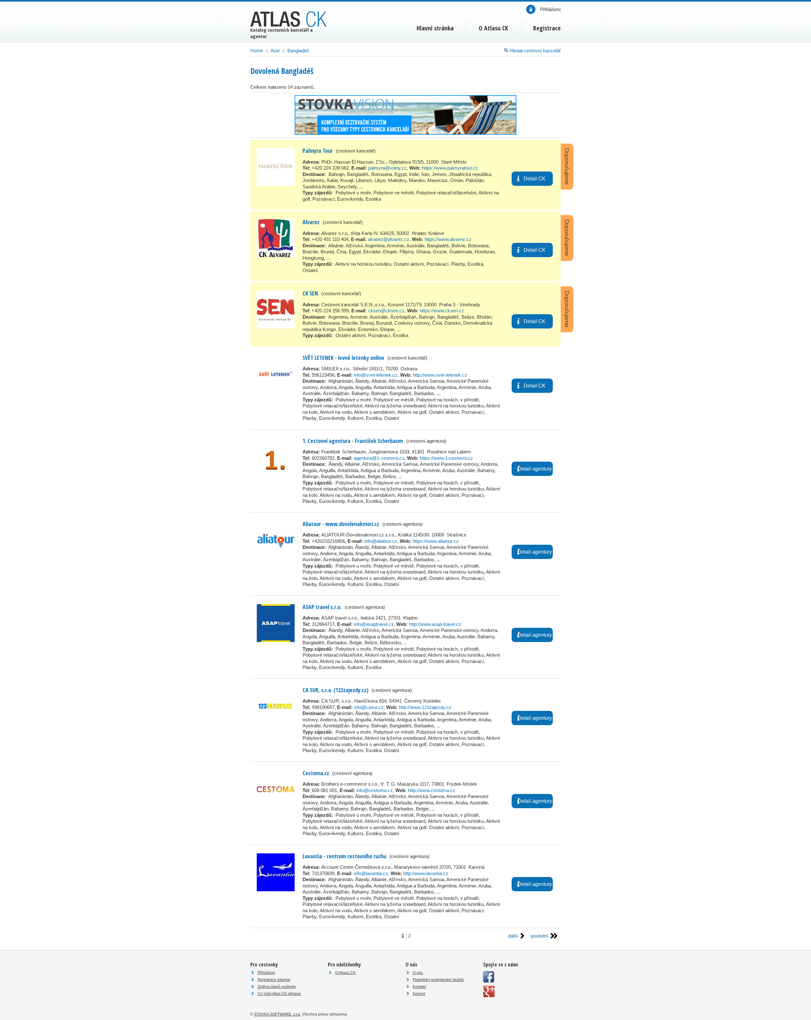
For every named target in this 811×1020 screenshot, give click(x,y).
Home (256, 50)
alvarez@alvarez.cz (388, 239)
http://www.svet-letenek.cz (440, 375)
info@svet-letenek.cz (376, 375)
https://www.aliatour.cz (435, 541)
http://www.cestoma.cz (431, 790)
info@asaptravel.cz (374, 624)
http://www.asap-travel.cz (435, 624)
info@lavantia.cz (371, 873)
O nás (418, 973)
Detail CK (535, 178)
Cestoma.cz (316, 773)
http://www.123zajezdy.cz (425, 707)
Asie (275, 50)
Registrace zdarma (274, 980)
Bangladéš (298, 50)
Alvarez (311, 222)
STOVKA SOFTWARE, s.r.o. (277, 1014)
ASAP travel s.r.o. (322, 607)
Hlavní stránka (435, 28)
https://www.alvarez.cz (448, 239)
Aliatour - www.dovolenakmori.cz (341, 524)
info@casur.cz (369, 707)
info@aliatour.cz (380, 541)
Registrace (547, 28)
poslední (539, 936)
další (513, 936)
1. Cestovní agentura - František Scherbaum (353, 441)
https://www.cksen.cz (442, 310)
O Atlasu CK (345, 973)
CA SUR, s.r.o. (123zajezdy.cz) (335, 690)
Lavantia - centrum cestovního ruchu (344, 856)
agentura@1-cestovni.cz (379, 458)
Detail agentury (535, 468)
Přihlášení (266, 973)
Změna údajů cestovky (277, 986)
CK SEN (310, 293)
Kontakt (419, 986)
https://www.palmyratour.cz (450, 168)
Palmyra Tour (318, 150)
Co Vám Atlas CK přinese (279, 993)
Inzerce (419, 993)
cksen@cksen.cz (386, 310)
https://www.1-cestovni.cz (446, 458)
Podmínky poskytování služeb (438, 980)
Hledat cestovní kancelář (534, 50)
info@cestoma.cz (374, 790)
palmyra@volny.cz (387, 168)
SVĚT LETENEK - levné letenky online (343, 357)
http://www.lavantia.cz (425, 873)
